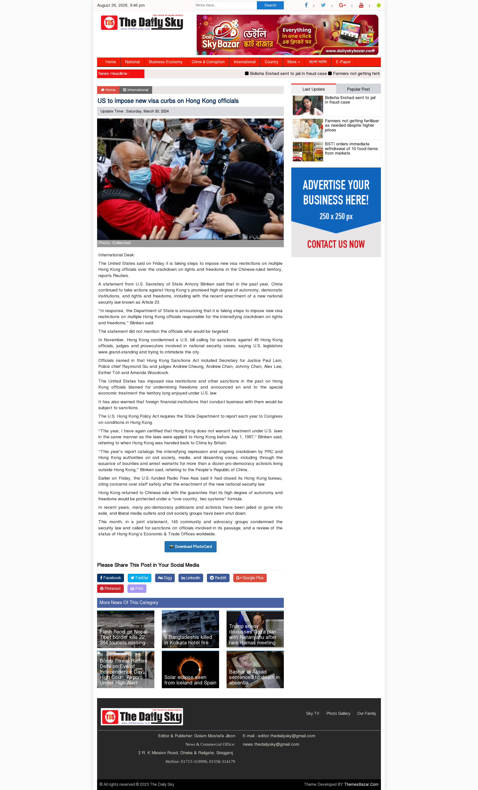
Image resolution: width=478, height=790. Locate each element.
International (244, 61)
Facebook (111, 577)
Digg (167, 577)
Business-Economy (165, 61)
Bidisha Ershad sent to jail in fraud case (273, 73)
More (293, 61)
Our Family (366, 713)
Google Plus (252, 577)
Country (271, 61)
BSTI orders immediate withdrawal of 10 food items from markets (351, 148)
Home (110, 61)
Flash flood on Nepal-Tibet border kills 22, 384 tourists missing (124, 637)
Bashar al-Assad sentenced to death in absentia (254, 677)
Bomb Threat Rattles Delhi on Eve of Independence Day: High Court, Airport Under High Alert (123, 672)
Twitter (141, 577)
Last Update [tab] (313, 89)
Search (270, 5)
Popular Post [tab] (358, 89)
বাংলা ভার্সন (318, 61)
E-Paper (343, 61)
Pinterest (112, 588)
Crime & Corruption (208, 61)
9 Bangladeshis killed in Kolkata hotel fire (188, 640)
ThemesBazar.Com (361, 784)
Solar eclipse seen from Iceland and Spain (190, 680)
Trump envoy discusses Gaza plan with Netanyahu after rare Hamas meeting (253, 634)
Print (138, 588)
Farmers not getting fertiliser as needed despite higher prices (376, 73)
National (132, 61)
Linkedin (192, 577)
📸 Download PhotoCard (190, 546)
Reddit (220, 577)
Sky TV (312, 713)
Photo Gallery (338, 713)
